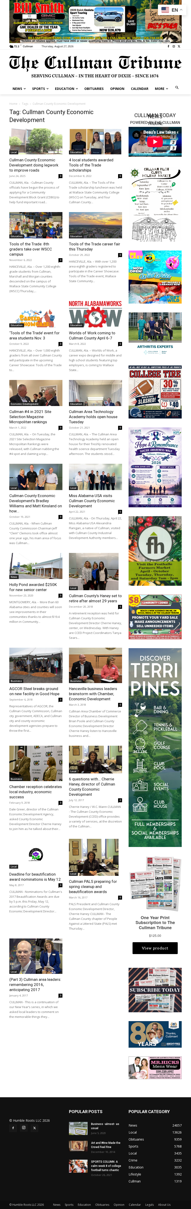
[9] (95, 21)
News (14, 577)
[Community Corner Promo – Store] (155, 616)
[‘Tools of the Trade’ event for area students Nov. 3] (35, 314)
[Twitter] (179, 46)
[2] (155, 334)
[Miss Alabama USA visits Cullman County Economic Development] (95, 477)
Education (76, 152)
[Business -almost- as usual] (78, 1128)
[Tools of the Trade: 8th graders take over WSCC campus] (35, 225)
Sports (69, 1205)
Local (14, 152)
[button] (177, 88)
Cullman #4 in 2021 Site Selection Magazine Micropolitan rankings (30, 416)
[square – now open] (155, 276)
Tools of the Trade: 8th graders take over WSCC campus (30, 249)
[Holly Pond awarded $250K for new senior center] (35, 566)
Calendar (135, 1205)
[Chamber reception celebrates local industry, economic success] (35, 763)
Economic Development (24, 404)
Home (13, 104)
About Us (164, 1205)
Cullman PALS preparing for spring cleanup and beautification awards (93, 886)
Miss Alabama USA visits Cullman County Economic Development (92, 500)
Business (16, 681)
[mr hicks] (155, 1067)
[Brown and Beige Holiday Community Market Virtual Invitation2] (155, 204)
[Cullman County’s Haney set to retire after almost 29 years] (95, 571)
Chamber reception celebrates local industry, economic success (35, 791)
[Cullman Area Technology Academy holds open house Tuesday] (95, 393)
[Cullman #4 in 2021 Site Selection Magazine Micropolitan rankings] (35, 393)
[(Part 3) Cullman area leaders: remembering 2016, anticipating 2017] (35, 956)
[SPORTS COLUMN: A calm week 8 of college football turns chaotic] (78, 1166)
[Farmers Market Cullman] (155, 550)
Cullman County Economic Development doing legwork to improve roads (33, 165)
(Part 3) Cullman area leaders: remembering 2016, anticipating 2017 (35, 984)
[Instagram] (173, 46)
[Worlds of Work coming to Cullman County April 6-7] (95, 314)
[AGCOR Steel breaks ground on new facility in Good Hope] (35, 665)
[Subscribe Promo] (155, 989)
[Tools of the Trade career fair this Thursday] (95, 225)
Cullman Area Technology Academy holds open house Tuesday (93, 416)
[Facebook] (168, 46)
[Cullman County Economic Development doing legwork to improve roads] (35, 141)
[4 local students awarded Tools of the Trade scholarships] (95, 141)
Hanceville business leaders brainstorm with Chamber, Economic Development (93, 693)
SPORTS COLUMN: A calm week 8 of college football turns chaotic (106, 1166)
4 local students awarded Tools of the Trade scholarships (91, 165)
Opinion (119, 1205)
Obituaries (102, 1205)
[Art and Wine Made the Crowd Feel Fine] (78, 1146)
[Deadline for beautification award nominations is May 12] (35, 854)
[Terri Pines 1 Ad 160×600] (155, 747)
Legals (149, 1205)
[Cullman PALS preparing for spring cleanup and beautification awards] (95, 857)
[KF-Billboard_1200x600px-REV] (155, 1034)
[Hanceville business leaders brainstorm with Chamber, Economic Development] (95, 665)
